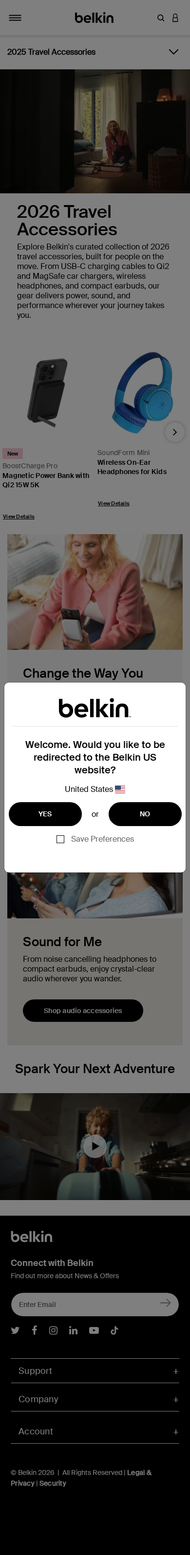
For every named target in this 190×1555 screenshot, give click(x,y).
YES (45, 813)
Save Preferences (102, 839)
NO (145, 813)
